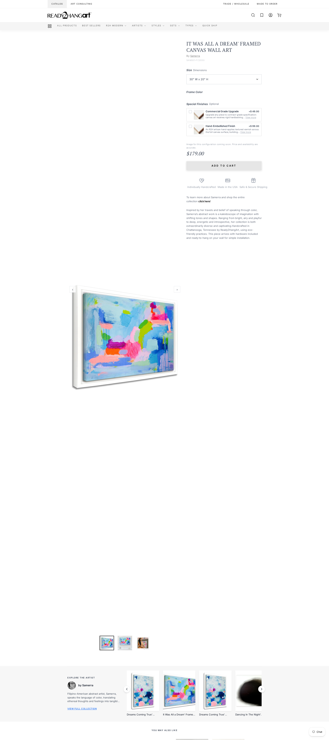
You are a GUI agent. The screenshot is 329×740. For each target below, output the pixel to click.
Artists (137, 25)
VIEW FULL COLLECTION (82, 708)
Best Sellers (91, 25)
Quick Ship (209, 25)
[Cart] (279, 15)
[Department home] (50, 26)
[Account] (270, 15)
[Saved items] (262, 15)
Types (189, 25)
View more (250, 117)
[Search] (253, 15)
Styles (156, 25)
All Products (67, 25)
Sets (173, 25)
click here (204, 201)
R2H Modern (114, 25)
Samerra (195, 55)
